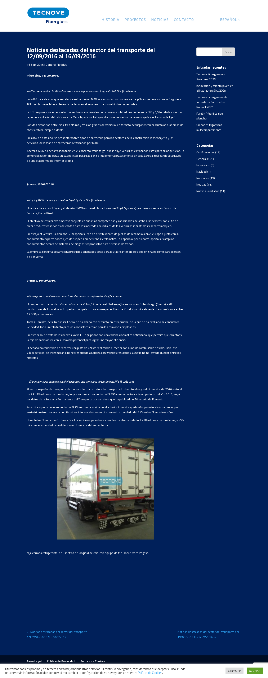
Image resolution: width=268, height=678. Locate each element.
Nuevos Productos (207, 191)
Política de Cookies (92, 661)
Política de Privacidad (61, 661)
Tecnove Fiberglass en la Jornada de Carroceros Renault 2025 (211, 102)
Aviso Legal (34, 661)
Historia (110, 20)
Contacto (184, 20)
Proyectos (135, 20)
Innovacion (203, 165)
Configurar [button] (234, 671)
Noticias (160, 20)
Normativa (202, 178)
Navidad (201, 171)
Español (228, 20)
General (51, 64)
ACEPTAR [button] (254, 671)
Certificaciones (205, 152)
